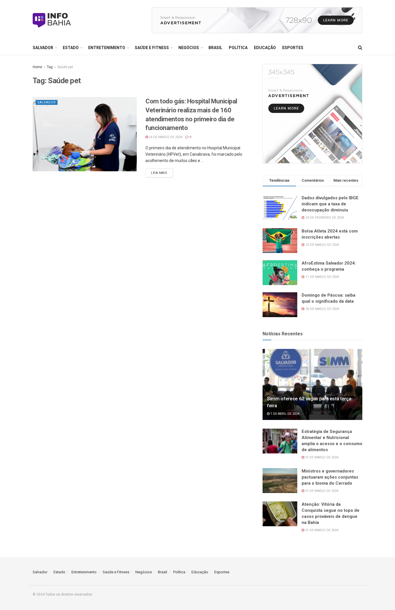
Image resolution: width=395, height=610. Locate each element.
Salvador (43, 47)
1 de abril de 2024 (284, 414)
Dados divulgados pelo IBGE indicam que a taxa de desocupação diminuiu (330, 204)
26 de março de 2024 (165, 137)
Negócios (188, 47)
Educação (265, 47)
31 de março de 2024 (321, 457)
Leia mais (159, 173)
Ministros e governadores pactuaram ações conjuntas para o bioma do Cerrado (330, 477)
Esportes (292, 47)
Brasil (215, 47)
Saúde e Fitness (152, 47)
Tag (50, 67)
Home (37, 67)
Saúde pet (65, 67)
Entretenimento (106, 47)
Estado (71, 47)
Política (238, 47)
